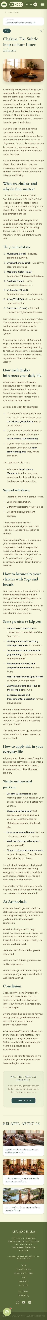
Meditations (23, 1281)
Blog (23, 1277)
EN (35, 4)
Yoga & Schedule (23, 1269)
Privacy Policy (23, 1296)
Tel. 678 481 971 (23, 1259)
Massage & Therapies (23, 1273)
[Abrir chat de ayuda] (7, 1312)
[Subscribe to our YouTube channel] (23, 1302)
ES (27, 4)
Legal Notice (23, 1292)
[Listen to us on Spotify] (29, 1302)
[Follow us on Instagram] (17, 1302)
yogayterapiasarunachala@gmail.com (23, 1256)
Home (23, 1265)
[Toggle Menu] (42, 4)
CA (31, 4)
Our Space (23, 1285)
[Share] (16, 4)
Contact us (22, 1100)
